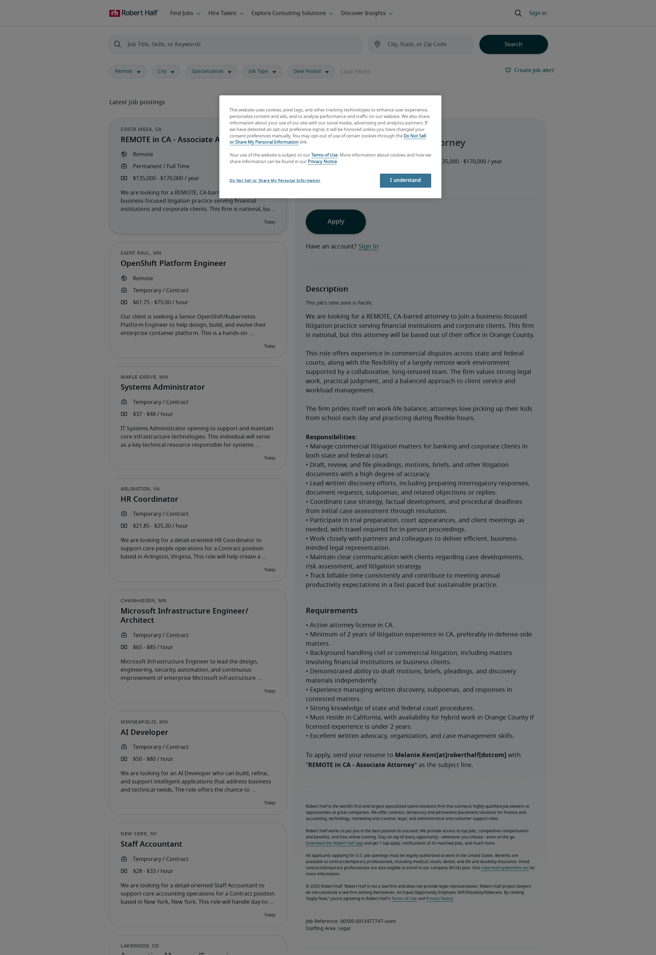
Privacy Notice (322, 162)
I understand (405, 180)
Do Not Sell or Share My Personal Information (275, 181)
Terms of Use (324, 155)
